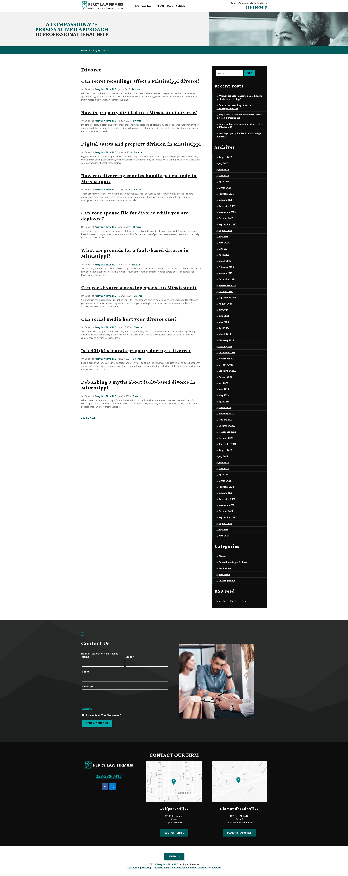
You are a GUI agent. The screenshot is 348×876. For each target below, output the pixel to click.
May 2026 (224, 175)
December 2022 (227, 425)
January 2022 (225, 492)
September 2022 (227, 444)
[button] (344, 857)
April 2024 (224, 328)
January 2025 (225, 273)
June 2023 (224, 389)
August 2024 (225, 303)
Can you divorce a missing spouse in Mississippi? (139, 287)
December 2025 (227, 206)
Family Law (225, 568)
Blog (170, 6)
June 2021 (224, 535)
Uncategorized (227, 580)
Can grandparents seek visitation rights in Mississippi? (239, 125)
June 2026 (224, 169)
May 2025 (224, 248)
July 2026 (223, 163)
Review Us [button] (174, 856)
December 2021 (227, 499)
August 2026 (225, 157)
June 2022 (224, 462)
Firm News (224, 574)
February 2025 (226, 267)
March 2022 (225, 480)
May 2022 (224, 468)
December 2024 (227, 279)
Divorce (136, 89)
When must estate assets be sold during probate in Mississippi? (239, 97)
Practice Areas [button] (142, 6)
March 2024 (225, 334)
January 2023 (225, 419)
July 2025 (223, 236)
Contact (181, 6)
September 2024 (227, 297)
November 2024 (227, 285)
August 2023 (225, 376)
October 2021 (226, 511)
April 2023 (224, 401)
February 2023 (226, 413)
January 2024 (225, 346)
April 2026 (224, 181)
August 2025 (225, 230)
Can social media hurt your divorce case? (129, 319)
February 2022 (226, 486)
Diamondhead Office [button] (239, 832)
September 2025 (227, 224)
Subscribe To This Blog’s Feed (231, 601)
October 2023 (226, 364)
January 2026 (225, 199)
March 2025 (225, 260)
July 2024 (223, 309)
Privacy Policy (161, 867)
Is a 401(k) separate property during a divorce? (136, 350)
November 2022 (227, 431)
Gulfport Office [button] (174, 832)
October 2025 (226, 218)
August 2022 (225, 450)
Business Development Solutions (190, 867)
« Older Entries (89, 418)
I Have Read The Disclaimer (103, 715)
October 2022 (226, 438)
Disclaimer (87, 708)
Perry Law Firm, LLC (105, 89)
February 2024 (226, 340)
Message (87, 686)
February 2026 (226, 193)
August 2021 (225, 523)
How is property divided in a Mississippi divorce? (139, 112)
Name (85, 656)
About (160, 6)
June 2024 (224, 315)
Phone (86, 671)
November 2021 (227, 505)
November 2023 (227, 358)
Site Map (147, 867)
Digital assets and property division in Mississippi (141, 144)
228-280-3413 (256, 7)
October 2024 (226, 291)
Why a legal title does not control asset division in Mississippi (239, 116)
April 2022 (224, 474)
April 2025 (224, 254)
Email (130, 656)
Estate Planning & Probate (233, 562)
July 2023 (223, 383)
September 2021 (227, 517)
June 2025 (224, 242)
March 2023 (225, 407)
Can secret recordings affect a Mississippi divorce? (140, 81)
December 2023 (227, 352)
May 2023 (224, 395)
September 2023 (227, 370)
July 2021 (223, 529)
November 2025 (227, 212)
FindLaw (216, 867)
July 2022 (223, 456)
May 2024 (224, 322)
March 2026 (225, 187)
